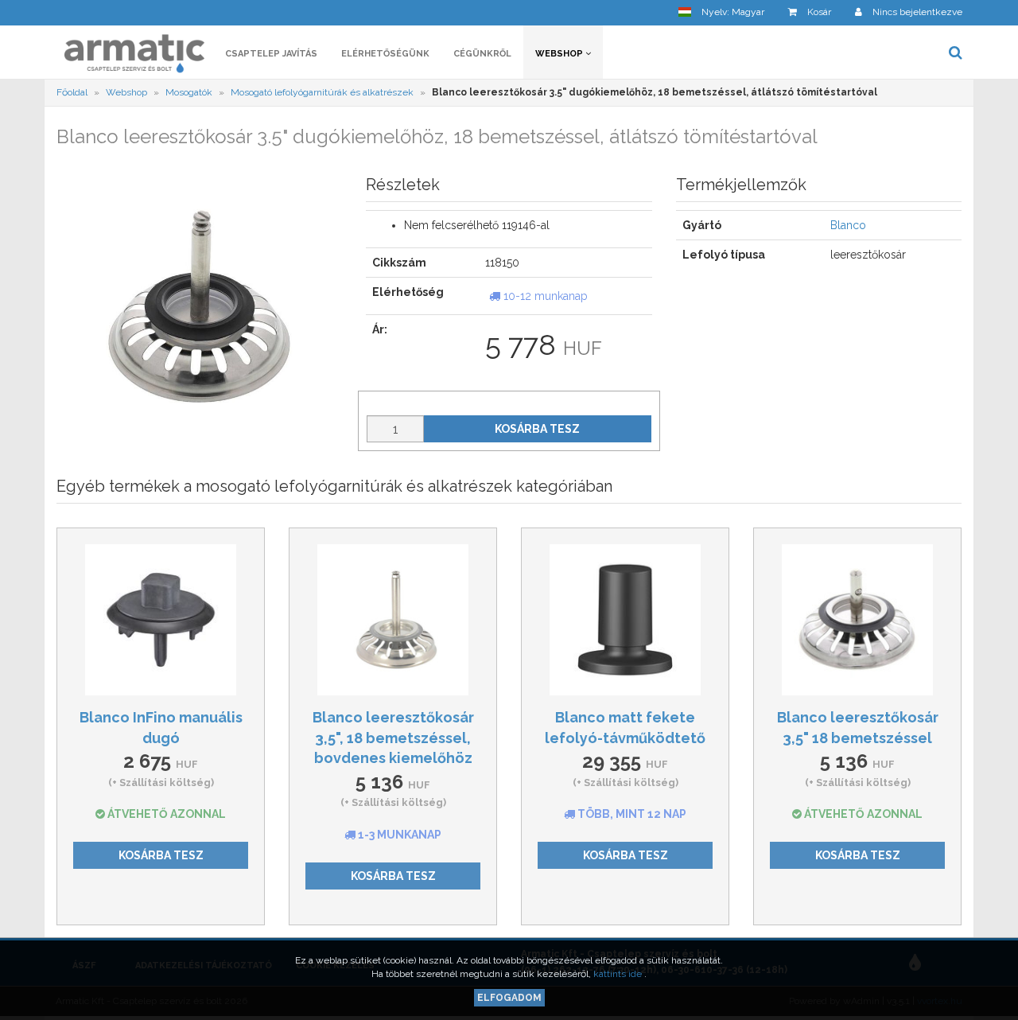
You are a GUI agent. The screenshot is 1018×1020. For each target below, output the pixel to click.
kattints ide (618, 973)
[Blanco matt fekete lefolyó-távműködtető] (625, 619)
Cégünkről (482, 54)
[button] (721, 12)
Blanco (848, 225)
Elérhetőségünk (385, 54)
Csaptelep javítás (271, 54)
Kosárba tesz (537, 428)
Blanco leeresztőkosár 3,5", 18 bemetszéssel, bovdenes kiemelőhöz (393, 737)
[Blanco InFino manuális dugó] (160, 619)
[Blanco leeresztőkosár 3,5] (392, 619)
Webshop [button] (560, 54)
